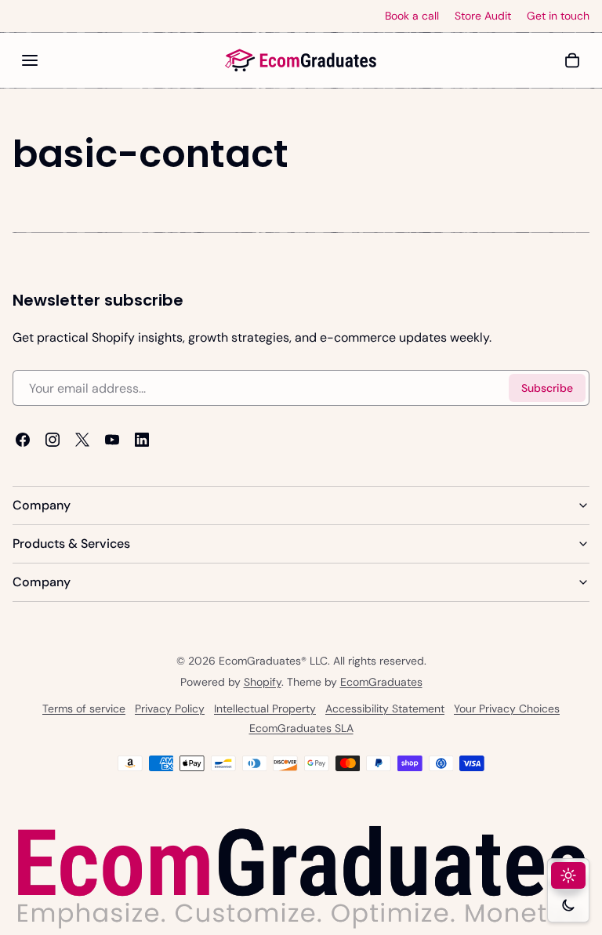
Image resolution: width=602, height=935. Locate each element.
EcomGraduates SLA (301, 729)
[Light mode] (568, 875)
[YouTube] (112, 440)
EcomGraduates (381, 682)
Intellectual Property (265, 709)
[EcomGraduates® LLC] (301, 60)
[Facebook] (23, 440)
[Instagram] (52, 440)
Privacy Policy (170, 709)
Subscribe (547, 388)
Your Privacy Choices (507, 709)
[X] (82, 440)
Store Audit (483, 16)
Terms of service (83, 709)
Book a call (412, 16)
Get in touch (558, 16)
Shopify (262, 682)
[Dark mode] (568, 905)
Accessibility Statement (384, 709)
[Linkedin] (142, 440)
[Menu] (30, 60)
